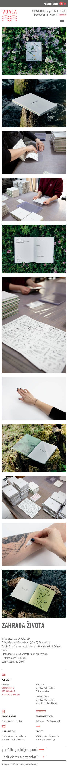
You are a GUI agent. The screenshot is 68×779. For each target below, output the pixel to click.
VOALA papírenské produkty (47, 736)
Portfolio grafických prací (20, 749)
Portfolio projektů (54, 721)
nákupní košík (53, 3)
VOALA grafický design (45, 739)
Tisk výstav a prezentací (21, 756)
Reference (40, 721)
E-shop (19, 721)
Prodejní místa (8, 721)
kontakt (62, 14)
